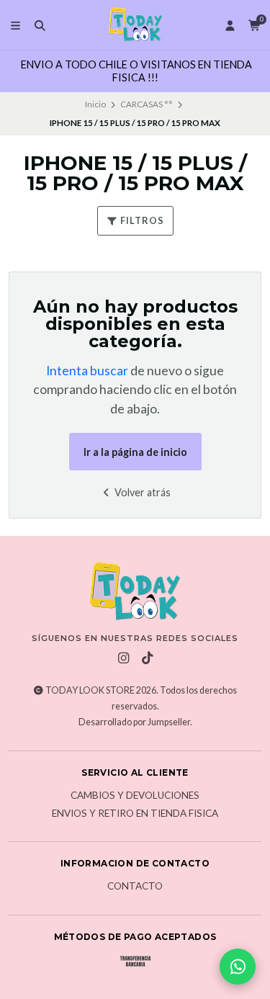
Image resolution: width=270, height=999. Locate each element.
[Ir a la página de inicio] (135, 25)
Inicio (95, 104)
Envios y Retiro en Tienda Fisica (135, 814)
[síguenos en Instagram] (123, 658)
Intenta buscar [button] (87, 370)
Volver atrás (141, 492)
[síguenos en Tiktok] (147, 658)
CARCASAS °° (146, 104)
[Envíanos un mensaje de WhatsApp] (238, 967)
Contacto (135, 887)
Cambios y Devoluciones (135, 796)
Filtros (141, 220)
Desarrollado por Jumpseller (134, 722)
